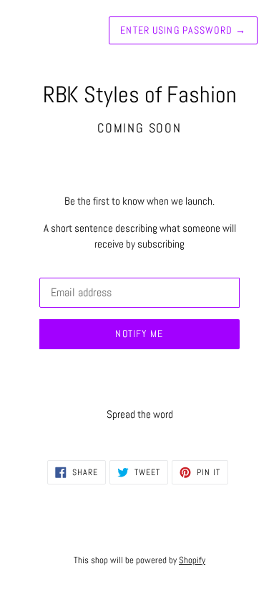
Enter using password (183, 30)
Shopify (192, 560)
